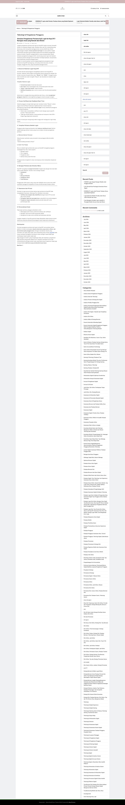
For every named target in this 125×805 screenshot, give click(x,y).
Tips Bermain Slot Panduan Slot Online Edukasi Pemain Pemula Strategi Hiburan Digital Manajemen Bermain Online (95, 786)
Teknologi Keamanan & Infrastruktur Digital (94, 772)
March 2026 (86, 231)
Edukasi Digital (87, 331)
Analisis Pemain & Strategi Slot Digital (93, 299)
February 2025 (87, 270)
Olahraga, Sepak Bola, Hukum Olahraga (93, 457)
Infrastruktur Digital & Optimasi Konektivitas (94, 375)
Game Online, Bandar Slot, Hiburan (92, 354)
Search (85, 170)
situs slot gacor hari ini (89, 58)
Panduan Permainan (88, 541)
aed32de (20, 43)
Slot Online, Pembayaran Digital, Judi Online (94, 648)
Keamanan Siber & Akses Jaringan (92, 425)
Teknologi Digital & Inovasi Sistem (92, 759)
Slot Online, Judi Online (89, 638)
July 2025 (86, 255)
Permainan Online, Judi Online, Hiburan (93, 585)
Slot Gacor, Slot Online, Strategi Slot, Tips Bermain (96, 622)
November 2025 (87, 243)
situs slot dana (87, 129)
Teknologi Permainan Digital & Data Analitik (94, 778)
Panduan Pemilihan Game (90, 523)
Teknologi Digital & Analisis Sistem (92, 756)
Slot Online (86, 626)
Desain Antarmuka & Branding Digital (92, 322)
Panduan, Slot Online (89, 554)
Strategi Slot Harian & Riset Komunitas (93, 694)
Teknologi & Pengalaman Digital (91, 738)
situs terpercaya (88, 135)
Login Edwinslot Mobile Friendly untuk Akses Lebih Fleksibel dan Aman (82, 1)
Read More (19, 245)
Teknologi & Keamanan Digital (91, 724)
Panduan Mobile (88, 520)
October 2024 (87, 282)
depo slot (86, 82)
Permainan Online (88, 582)
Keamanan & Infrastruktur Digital (91, 395)
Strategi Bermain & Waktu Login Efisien (93, 671)
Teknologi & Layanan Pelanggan (91, 735)
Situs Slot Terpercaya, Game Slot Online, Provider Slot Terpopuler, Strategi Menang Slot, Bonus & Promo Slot (95, 604)
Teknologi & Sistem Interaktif (91, 750)
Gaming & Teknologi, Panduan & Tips (92, 357)
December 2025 (87, 240)
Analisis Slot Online (88, 316)
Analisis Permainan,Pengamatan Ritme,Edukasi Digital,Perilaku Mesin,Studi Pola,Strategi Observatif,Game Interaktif (95, 307)
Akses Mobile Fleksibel (89, 290)
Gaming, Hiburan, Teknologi (90, 365)
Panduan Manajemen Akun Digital (92, 517)
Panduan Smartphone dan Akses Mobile (93, 551)
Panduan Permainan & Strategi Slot (92, 544)
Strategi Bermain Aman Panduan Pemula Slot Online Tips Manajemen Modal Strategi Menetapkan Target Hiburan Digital (94, 675)
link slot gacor (87, 52)
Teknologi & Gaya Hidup (89, 715)
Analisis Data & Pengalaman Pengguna (93, 293)
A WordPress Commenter (90, 210)
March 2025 (86, 267)
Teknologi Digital (88, 753)
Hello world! (101, 210)
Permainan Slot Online (89, 587)
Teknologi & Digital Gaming (90, 708)
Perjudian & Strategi (88, 570)
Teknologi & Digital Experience (91, 705)
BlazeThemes (72, 802)
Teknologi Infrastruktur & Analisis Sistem (94, 766)
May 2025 (86, 261)
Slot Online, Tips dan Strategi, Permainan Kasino (95, 659)
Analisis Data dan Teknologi (90, 296)
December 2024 (87, 276)
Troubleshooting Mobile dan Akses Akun (93, 790)
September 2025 (88, 249)
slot (85, 70)
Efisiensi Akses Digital (89, 334)
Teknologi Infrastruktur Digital (91, 769)
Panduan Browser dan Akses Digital (92, 472)
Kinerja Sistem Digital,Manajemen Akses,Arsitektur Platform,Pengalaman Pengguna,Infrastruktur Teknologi (93, 445)
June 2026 (86, 222)
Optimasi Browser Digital (90, 460)
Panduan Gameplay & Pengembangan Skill (94, 489)
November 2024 (87, 279)
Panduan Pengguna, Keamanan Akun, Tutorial (94, 533)
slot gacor (86, 88)
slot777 (85, 668)
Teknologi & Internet (88, 721)
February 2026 (87, 234)
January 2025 (87, 273)
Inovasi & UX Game (88, 384)
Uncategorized (87, 793)
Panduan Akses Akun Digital (90, 463)
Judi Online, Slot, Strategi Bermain (92, 392)
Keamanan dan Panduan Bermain (92, 407)
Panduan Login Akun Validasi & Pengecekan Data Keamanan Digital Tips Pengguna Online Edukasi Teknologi (95, 497)
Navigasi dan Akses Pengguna (91, 454)
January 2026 (87, 237)
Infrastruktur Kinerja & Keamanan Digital (93, 378)
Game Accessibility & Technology (92, 346)
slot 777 (86, 111)
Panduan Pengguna (88, 530)
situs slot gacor (87, 64)
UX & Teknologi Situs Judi (90, 796)
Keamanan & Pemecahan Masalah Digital (94, 398)
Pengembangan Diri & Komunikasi (92, 562)
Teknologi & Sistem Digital (90, 747)
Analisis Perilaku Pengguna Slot (91, 302)
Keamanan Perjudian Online (90, 422)
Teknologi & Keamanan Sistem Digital (93, 727)
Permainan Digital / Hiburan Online (92, 576)
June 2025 (86, 258)
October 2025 (87, 246)
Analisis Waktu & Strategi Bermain (92, 319)
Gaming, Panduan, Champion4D (91, 368)
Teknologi (86, 702)
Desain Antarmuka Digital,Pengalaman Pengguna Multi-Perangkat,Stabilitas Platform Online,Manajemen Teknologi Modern (95, 327)
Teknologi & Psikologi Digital (91, 744)
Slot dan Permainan (88, 616)
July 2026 (86, 219)
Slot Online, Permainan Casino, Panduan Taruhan (95, 651)
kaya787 (52, 232)
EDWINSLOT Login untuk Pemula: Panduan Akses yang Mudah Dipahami (27, 21)
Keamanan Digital (88, 410)
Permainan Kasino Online (90, 579)
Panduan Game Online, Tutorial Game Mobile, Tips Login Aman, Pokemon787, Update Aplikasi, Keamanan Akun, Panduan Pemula (96, 484)
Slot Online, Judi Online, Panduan (92, 645)
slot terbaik (86, 662)
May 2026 (86, 225)
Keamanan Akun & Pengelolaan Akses (93, 401)
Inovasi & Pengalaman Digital (91, 381)
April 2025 (86, 264)
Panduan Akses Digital (89, 466)
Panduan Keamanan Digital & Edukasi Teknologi (95, 492)
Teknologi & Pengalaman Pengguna (92, 741)
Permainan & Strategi (89, 573)
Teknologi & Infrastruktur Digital (91, 718)
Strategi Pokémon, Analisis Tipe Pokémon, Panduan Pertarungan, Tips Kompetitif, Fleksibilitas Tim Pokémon (94, 690)
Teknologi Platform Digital (90, 781)
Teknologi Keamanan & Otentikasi (92, 775)
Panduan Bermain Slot (89, 469)
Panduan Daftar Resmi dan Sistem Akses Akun (95, 475)
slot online (86, 141)
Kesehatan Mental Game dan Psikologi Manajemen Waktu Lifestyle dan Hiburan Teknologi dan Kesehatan (93, 430)
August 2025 (87, 252)
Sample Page (60, 16)
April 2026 (86, 228)
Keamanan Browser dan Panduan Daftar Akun (95, 404)
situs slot (86, 117)
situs (85, 76)
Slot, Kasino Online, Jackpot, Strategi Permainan (95, 665)
